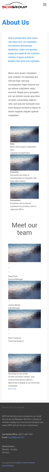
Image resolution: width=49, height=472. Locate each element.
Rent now (12, 389)
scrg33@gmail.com (16, 437)
